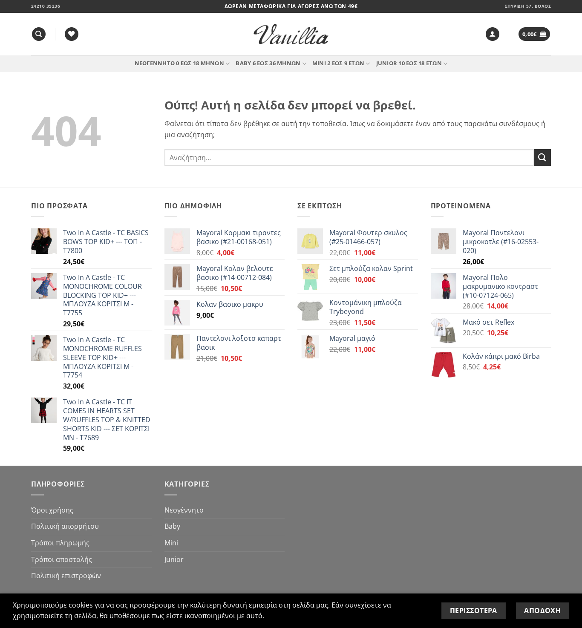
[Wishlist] (71, 34)
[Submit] (542, 157)
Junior (174, 559)
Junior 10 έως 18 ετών (409, 63)
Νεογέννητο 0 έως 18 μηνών (179, 63)
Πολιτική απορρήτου (65, 526)
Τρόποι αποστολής (61, 559)
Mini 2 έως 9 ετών (338, 63)
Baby (172, 526)
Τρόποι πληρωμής (60, 542)
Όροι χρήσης (52, 510)
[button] (492, 34)
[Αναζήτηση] (39, 34)
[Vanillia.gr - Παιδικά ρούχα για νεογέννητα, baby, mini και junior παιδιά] (291, 34)
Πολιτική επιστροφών (66, 575)
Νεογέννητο (184, 510)
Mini (171, 542)
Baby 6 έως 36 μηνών (268, 63)
